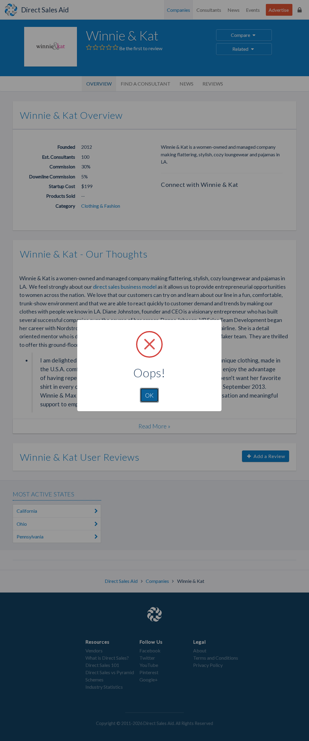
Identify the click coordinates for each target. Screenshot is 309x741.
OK (149, 395)
